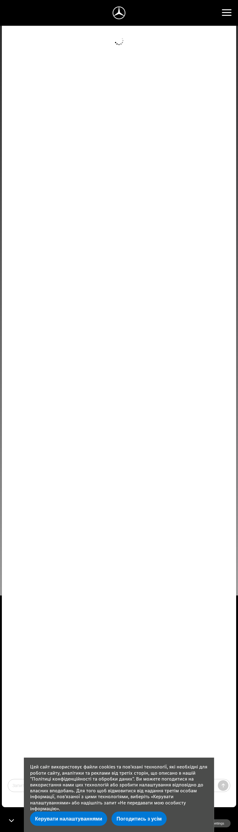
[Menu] (226, 13)
